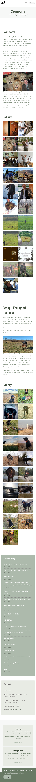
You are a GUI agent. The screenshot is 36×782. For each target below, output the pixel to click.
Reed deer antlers (9, 644)
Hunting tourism (18, 751)
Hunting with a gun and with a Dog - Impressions (14, 607)
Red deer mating (9, 638)
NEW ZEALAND (8, 620)
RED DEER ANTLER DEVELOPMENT (15, 626)
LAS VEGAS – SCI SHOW (11, 614)
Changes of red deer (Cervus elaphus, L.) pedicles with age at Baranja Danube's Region (18, 584)
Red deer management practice (13, 632)
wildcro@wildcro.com (14, 710)
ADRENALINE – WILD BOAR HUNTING (15, 564)
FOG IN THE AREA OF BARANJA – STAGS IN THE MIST (17, 592)
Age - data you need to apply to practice (16, 570)
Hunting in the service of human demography (17, 599)
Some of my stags (9, 651)
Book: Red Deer (9, 576)
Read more (18, 742)
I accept (7, 777)
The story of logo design (11, 663)
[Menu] (26, 2)
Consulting (18, 729)
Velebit (6, 669)
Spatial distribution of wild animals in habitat (17, 657)
